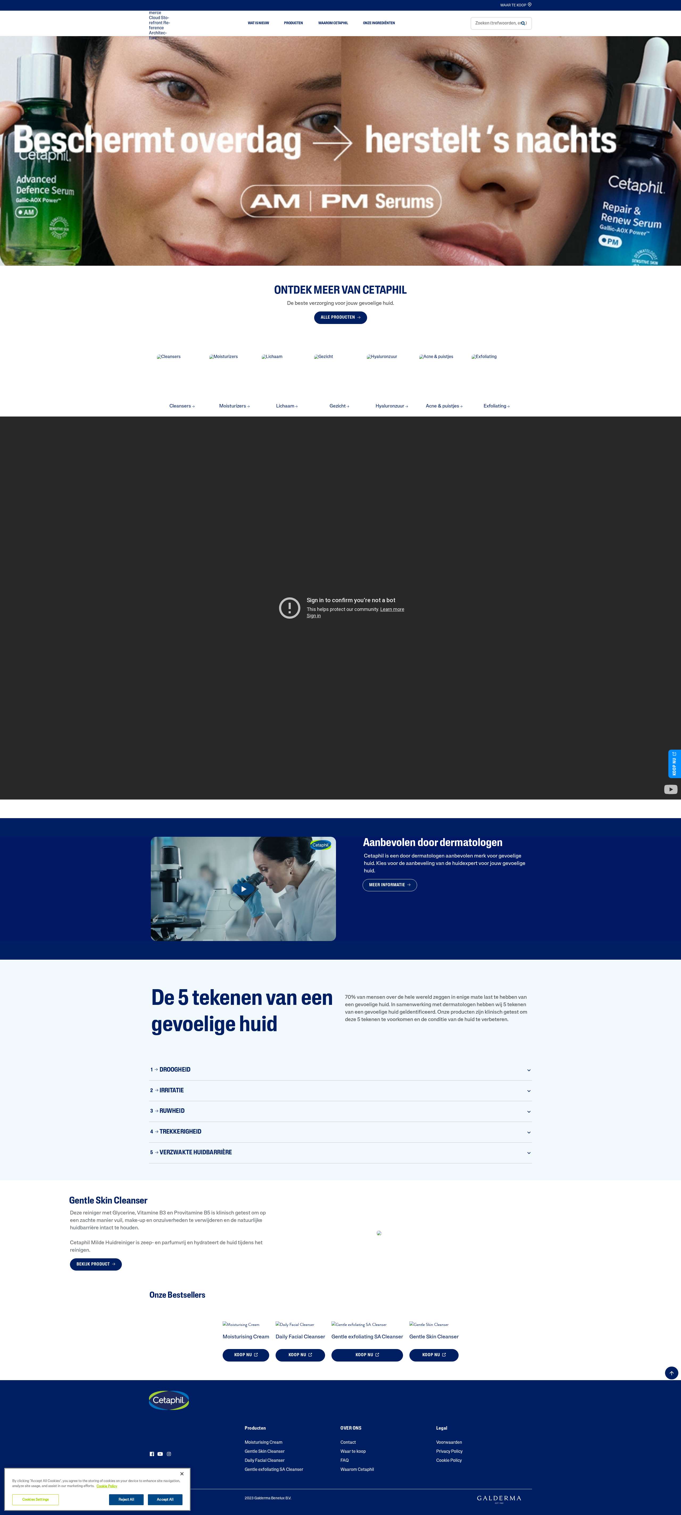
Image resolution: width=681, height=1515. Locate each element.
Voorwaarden (449, 1443)
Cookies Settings (35, 1499)
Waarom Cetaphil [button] (333, 23)
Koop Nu (243, 1355)
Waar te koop (353, 1452)
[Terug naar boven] (671, 1373)
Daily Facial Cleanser (300, 1337)
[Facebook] (152, 1454)
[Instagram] (169, 1454)
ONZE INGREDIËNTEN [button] (379, 23)
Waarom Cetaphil (357, 1470)
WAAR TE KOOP (513, 5)
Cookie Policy (449, 1461)
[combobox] (501, 23)
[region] (97, 1489)
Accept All (165, 1499)
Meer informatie (387, 885)
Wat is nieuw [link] (258, 23)
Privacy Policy (449, 1452)
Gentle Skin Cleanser (434, 1337)
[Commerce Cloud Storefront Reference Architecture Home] (160, 23)
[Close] (182, 1474)
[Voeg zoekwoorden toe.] (523, 23)
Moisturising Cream (246, 1337)
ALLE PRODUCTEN (338, 317)
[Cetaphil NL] (169, 1400)
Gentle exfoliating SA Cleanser (367, 1337)
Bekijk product (94, 1264)
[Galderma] (499, 1500)
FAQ (344, 1461)
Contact (348, 1443)
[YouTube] (160, 1454)
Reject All (126, 1499)
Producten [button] (293, 23)
